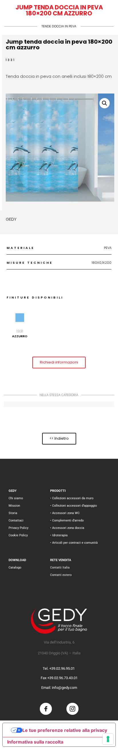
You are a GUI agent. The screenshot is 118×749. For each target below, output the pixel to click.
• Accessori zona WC (65, 513)
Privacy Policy (18, 528)
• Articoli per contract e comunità (74, 543)
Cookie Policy (18, 535)
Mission (14, 506)
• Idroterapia (59, 535)
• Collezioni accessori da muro (71, 498)
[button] (104, 103)
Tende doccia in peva (59, 26)
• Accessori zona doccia (67, 528)
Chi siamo (16, 498)
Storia (13, 513)
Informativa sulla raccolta (35, 742)
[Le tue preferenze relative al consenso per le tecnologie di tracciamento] (108, 739)
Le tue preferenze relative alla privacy (64, 730)
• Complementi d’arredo (67, 520)
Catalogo (15, 567)
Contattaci (16, 520)
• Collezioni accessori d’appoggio (73, 506)
